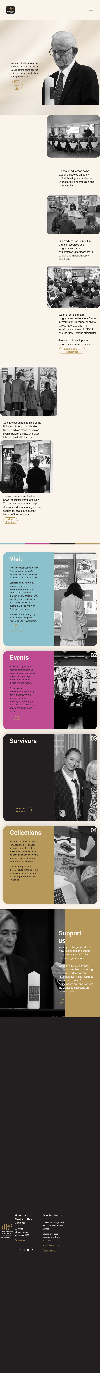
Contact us (20, 1240)
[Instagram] (20, 1250)
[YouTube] (28, 1250)
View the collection (19, 887)
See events (17, 718)
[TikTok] (31, 1250)
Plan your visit (17, 627)
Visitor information (51, 1245)
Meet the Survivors (20, 810)
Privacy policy (49, 1250)
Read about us (17, 85)
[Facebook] (16, 1250)
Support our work (65, 1001)
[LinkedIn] (24, 1250)
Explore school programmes (71, 350)
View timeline (10, 520)
